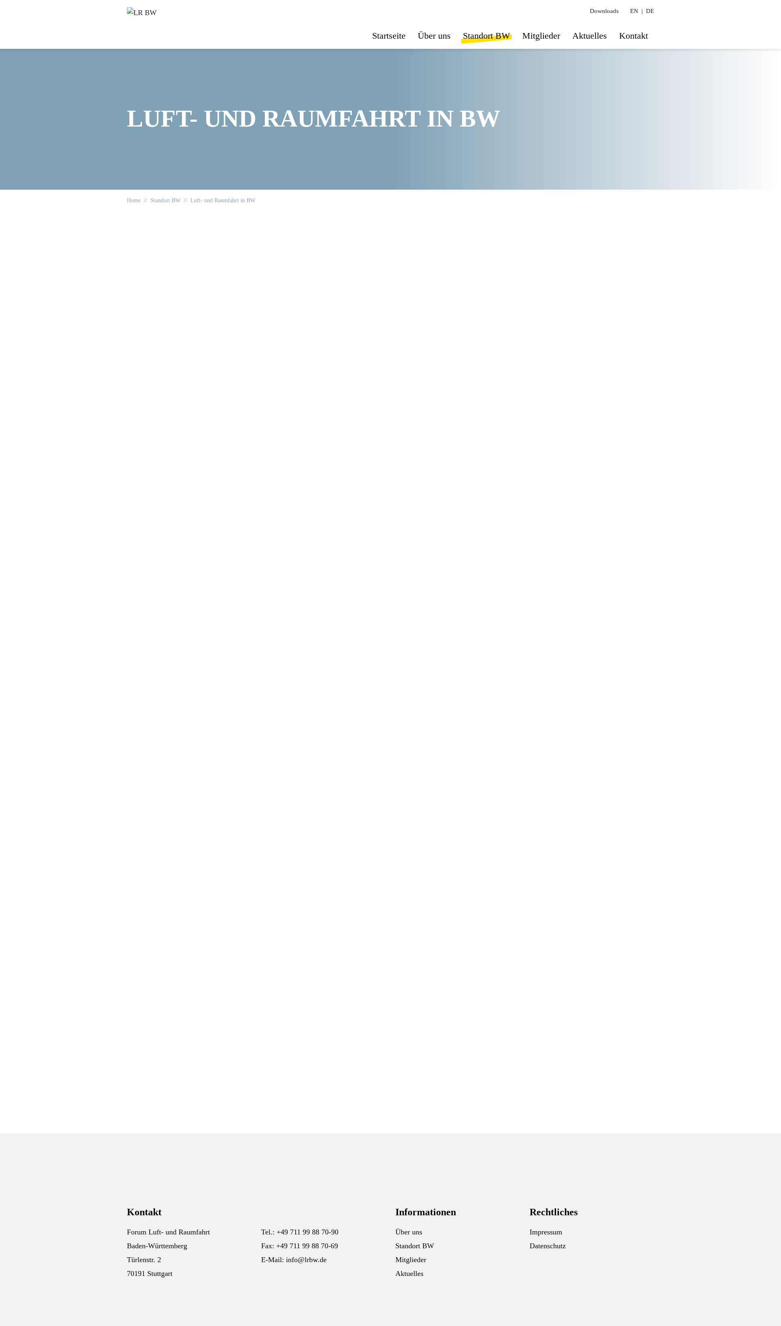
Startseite (389, 36)
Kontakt (633, 36)
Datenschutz (548, 1246)
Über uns (434, 36)
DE (650, 11)
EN (634, 11)
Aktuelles (589, 36)
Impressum (546, 1232)
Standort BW (486, 36)
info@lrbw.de (306, 1260)
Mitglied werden (471, 1046)
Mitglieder (541, 36)
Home (134, 200)
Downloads (604, 11)
